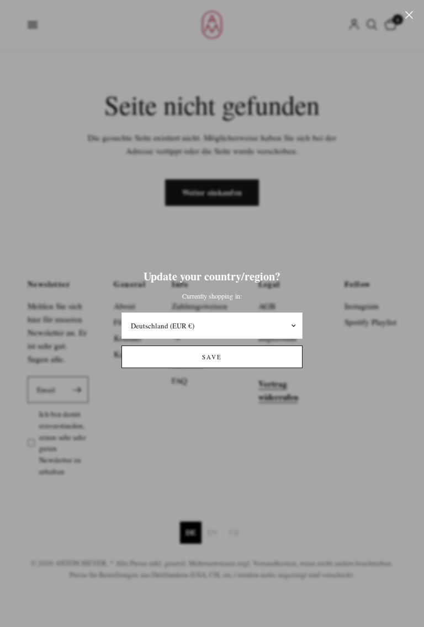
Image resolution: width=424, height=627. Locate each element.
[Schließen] (409, 15)
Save (212, 357)
